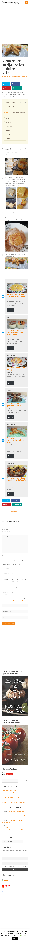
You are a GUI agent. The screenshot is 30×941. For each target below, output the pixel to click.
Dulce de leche (7, 112)
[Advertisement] (15, 23)
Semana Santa (23, 76)
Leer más (10, 310)
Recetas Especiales (14, 76)
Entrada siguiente (15, 515)
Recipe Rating (5, 529)
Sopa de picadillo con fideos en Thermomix (16, 295)
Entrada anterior (15, 511)
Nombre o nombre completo (9, 855)
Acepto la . (11, 556)
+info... (22, 564)
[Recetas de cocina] (7, 886)
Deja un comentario (6, 77)
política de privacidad (13, 556)
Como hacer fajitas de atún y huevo (16, 369)
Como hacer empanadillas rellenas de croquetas (16, 440)
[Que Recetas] (5, 880)
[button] (22, 2)
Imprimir (24, 102)
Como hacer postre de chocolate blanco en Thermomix (16, 332)
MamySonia (9, 298)
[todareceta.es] (5, 892)
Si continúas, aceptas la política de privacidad (15, 866)
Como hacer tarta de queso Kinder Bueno (15, 405)
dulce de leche (22, 152)
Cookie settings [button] (23, 935)
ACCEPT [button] (15, 938)
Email (3, 861)
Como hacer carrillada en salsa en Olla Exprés (16, 479)
